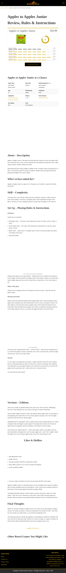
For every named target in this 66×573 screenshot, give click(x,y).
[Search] (2, 3)
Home (2, 7)
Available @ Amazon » (33, 528)
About (2, 556)
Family (16, 97)
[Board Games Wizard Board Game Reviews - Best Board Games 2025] (33, 3)
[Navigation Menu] (63, 3)
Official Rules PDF (43, 97)
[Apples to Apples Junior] (21, 39)
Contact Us (4, 559)
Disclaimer (4, 564)
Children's (6, 7)
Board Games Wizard (26, 570)
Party (9, 100)
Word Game (15, 100)
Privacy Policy (5, 562)
